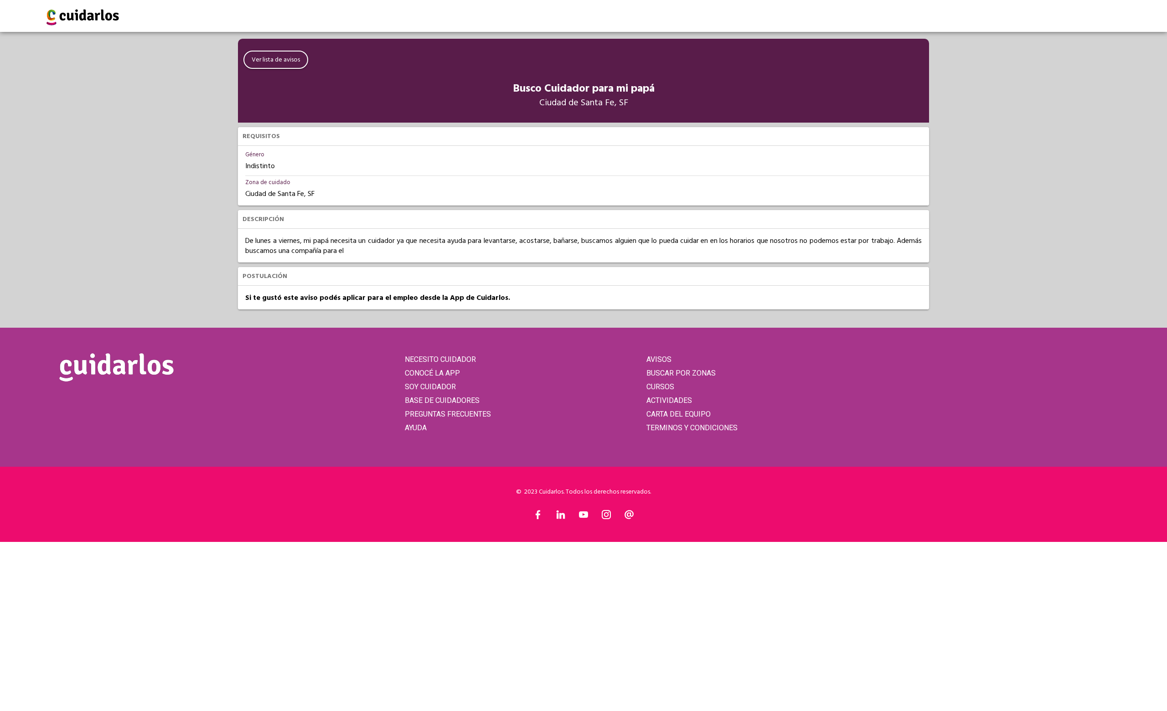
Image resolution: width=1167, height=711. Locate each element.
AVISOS (658, 359)
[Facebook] (537, 516)
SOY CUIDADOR (430, 386)
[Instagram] (606, 516)
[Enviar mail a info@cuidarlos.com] (629, 516)
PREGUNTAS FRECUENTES (448, 414)
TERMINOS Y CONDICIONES (692, 427)
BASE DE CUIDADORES (442, 400)
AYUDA (416, 427)
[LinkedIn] (560, 516)
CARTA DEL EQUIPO (678, 414)
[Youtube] (583, 516)
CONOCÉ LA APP (432, 373)
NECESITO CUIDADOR (440, 359)
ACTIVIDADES (669, 400)
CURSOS (660, 386)
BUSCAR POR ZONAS (681, 373)
